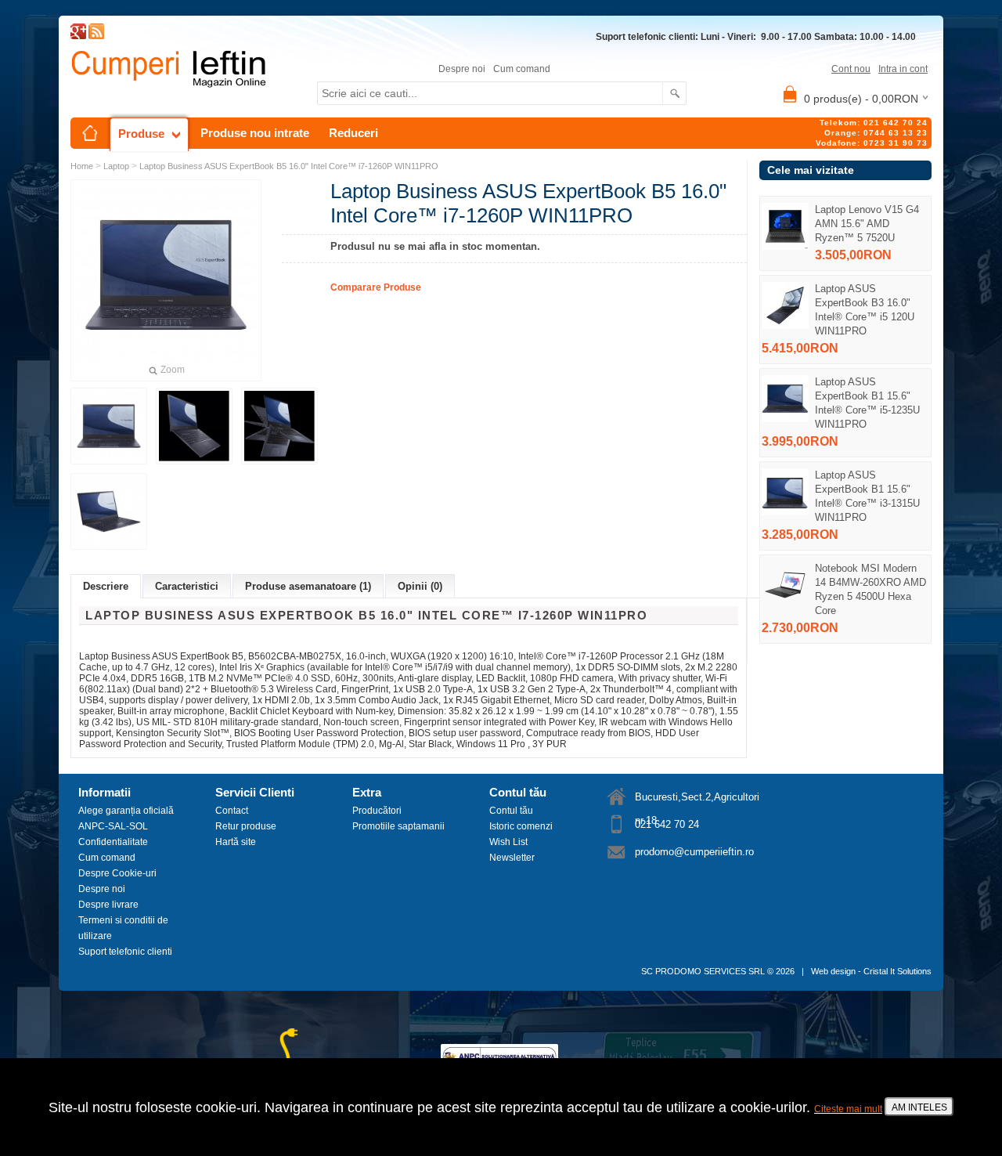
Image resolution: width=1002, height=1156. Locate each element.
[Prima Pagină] (90, 133)
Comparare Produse (375, 287)
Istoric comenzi (521, 826)
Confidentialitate (113, 841)
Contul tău (511, 810)
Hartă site (235, 841)
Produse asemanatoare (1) (308, 586)
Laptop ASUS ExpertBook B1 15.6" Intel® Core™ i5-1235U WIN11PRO (867, 403)
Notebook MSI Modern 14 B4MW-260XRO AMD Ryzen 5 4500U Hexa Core (870, 589)
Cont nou (850, 68)
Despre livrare (108, 904)
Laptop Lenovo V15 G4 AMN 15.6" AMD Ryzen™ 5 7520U (867, 224)
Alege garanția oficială (126, 810)
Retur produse (245, 826)
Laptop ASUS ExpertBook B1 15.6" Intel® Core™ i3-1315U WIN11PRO (867, 496)
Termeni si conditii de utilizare (123, 928)
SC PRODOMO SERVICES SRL (703, 971)
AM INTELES (919, 1107)
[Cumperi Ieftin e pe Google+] (78, 36)
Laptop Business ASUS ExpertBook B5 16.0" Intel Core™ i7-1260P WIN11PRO (288, 166)
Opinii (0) (420, 586)
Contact (231, 810)
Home (81, 166)
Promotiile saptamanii (398, 826)
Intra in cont (903, 68)
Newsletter (512, 857)
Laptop (116, 166)
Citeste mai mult (848, 1109)
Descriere (105, 586)
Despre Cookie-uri (117, 873)
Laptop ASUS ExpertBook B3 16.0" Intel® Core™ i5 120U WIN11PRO (864, 310)
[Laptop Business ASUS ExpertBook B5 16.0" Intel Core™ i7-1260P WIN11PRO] (108, 426)
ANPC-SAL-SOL (113, 826)
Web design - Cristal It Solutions (871, 971)
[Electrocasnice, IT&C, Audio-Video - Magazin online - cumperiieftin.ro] (96, 36)
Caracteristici (186, 586)
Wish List (508, 841)
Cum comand (521, 68)
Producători (377, 810)
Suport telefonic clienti (125, 951)
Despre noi (461, 68)
